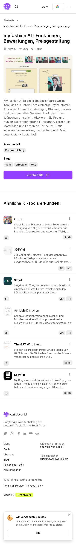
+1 (69, 298)
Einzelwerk (24, 494)
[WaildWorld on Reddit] (37, 433)
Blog (6, 459)
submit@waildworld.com (54, 458)
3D (61, 268)
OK (38, 533)
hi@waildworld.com (51, 446)
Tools (7, 449)
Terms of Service (14, 485)
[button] (58, 6)
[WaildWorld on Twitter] (5, 433)
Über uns (9, 454)
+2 (69, 268)
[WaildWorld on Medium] (31, 433)
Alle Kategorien (12, 469)
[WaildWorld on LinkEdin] (24, 433)
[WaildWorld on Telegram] (18, 433)
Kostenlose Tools (14, 464)
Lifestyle (21, 164)
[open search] (17, 7)
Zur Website (35, 175)
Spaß (8, 164)
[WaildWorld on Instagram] (11, 433)
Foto (33, 164)
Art (62, 332)
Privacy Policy (35, 485)
